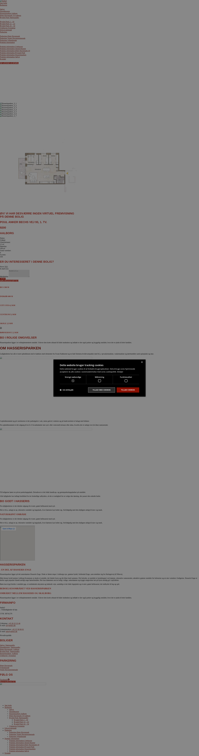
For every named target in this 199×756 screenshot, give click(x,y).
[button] (66, 390)
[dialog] (99, 377)
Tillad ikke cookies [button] (102, 390)
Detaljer (120, 372)
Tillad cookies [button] (128, 390)
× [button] (142, 362)
